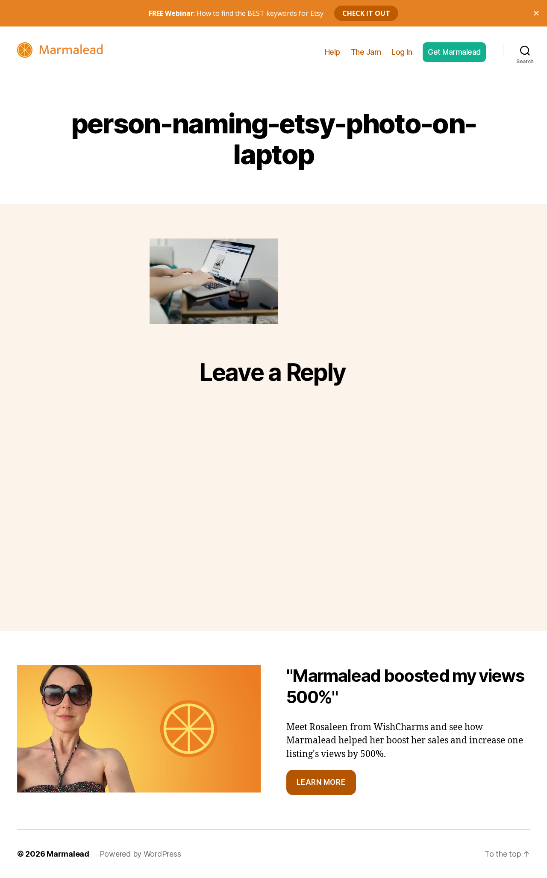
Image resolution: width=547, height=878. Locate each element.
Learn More (321, 782)
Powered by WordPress (140, 853)
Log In (401, 51)
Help (332, 51)
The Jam (366, 51)
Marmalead (68, 853)
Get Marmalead (454, 51)
